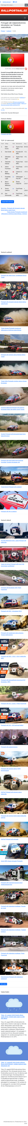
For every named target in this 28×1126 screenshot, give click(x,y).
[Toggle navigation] (25, 17)
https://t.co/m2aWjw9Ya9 (19, 102)
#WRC (19, 103)
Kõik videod (3, 984)
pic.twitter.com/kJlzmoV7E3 (14, 105)
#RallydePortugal (4, 105)
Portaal (3, 31)
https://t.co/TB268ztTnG (13, 103)
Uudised (8, 31)
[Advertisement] (14, 234)
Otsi (26, 5)
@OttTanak (22, 97)
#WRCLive (23, 103)
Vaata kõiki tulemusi (7, 201)
